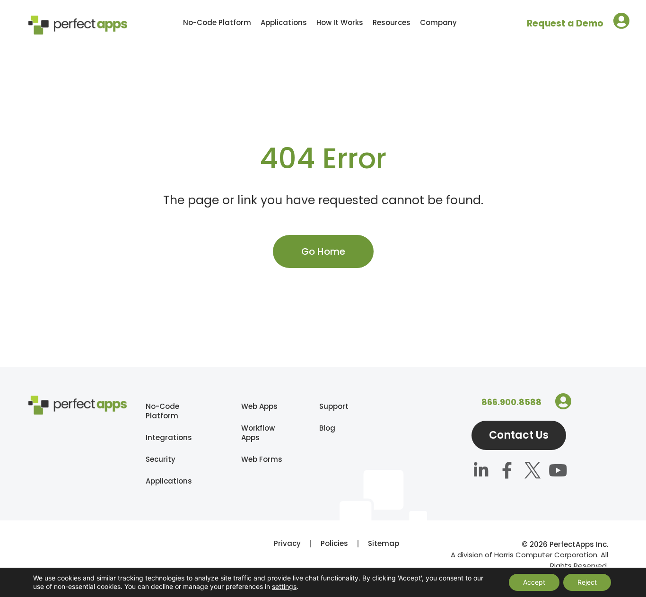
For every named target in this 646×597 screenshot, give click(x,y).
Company (438, 22)
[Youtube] (558, 472)
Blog (324, 428)
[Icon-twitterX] (532, 472)
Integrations (169, 437)
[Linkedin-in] (481, 472)
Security (160, 459)
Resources (391, 22)
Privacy (287, 543)
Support (324, 406)
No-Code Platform (217, 22)
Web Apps (259, 406)
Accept (534, 582)
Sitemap (383, 543)
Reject (587, 582)
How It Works (339, 22)
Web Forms (261, 459)
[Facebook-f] (507, 472)
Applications (284, 22)
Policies (334, 543)
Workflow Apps (258, 432)
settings (284, 586)
